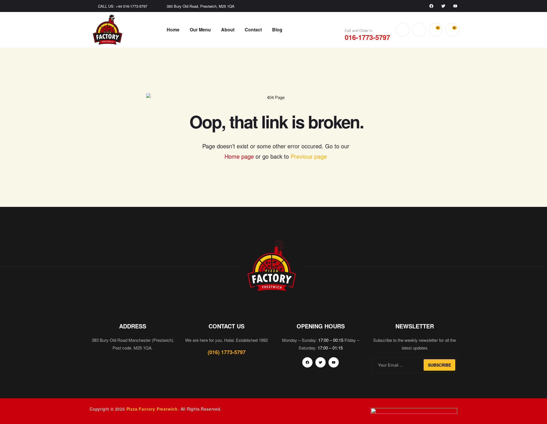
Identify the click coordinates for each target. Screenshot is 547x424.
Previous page (309, 156)
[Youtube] (455, 6)
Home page (239, 156)
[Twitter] (443, 6)
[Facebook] (431, 6)
